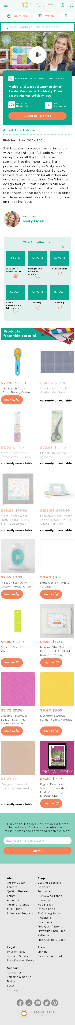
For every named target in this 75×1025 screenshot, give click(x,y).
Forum (11, 896)
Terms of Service (18, 956)
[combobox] (37, 27)
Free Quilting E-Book (51, 939)
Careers (12, 887)
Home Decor (46, 900)
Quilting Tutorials (18, 904)
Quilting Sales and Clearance (49, 885)
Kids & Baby (45, 904)
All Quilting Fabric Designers (49, 915)
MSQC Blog (14, 909)
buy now (9, 400)
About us (13, 900)
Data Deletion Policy (20, 960)
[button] (6, 5)
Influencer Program (20, 913)
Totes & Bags (46, 909)
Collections (45, 922)
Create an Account (50, 956)
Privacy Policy (16, 951)
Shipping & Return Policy (19, 979)
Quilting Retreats (18, 891)
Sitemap (12, 990)
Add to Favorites (39, 115)
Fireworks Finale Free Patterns (52, 933)
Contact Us (14, 972)
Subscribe (44, 891)
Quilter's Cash (16, 882)
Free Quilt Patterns (50, 926)
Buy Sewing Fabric (50, 896)
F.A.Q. (11, 985)
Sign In (42, 951)
